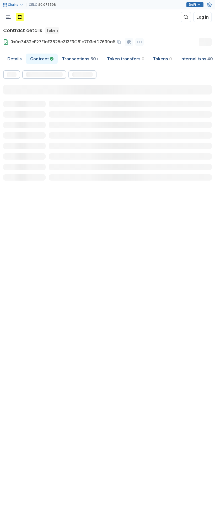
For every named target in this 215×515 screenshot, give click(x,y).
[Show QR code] (129, 42)
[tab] (42, 59)
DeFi (192, 5)
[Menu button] (8, 17)
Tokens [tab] (162, 58)
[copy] (120, 42)
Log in (202, 17)
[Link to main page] (20, 17)
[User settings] (209, 4)
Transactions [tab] (80, 58)
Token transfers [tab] (125, 58)
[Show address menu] (139, 42)
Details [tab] (14, 58)
